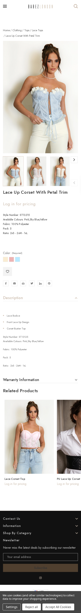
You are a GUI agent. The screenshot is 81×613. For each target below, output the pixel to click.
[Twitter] (32, 283)
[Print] (23, 283)
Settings (12, 607)
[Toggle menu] (5, 6)
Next (74, 159)
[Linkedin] (40, 283)
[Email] (14, 283)
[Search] (75, 6)
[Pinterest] (49, 283)
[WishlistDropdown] (7, 271)
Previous (74, 182)
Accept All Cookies (58, 607)
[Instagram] (40, 577)
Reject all (31, 607)
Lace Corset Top (15, 479)
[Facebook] (6, 283)
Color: (12, 253)
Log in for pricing (19, 204)
